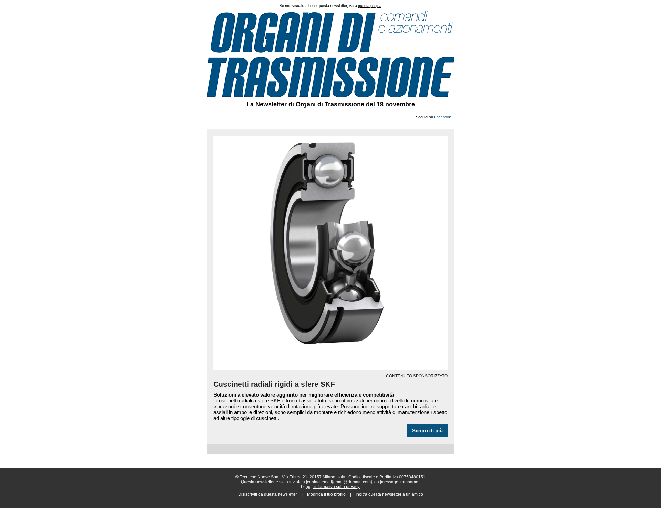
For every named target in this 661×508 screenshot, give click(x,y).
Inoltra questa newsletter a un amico (389, 494)
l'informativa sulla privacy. (336, 486)
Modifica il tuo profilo (326, 494)
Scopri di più (427, 430)
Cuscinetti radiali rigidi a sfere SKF (274, 384)
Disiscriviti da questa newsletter (267, 494)
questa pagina (369, 5)
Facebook (442, 117)
